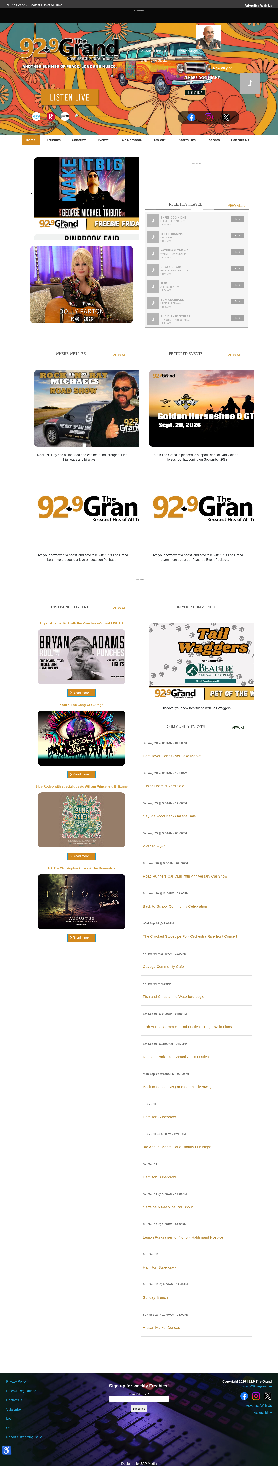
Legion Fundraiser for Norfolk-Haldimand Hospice (183, 1237)
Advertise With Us (259, 1405)
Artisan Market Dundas (161, 1328)
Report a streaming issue (24, 1437)
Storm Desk (188, 140)
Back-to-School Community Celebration (175, 906)
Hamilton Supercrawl (160, 1117)
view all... (236, 205)
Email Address (139, 1394)
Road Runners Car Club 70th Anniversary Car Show (185, 876)
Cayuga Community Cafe (163, 967)
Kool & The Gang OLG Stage (81, 705)
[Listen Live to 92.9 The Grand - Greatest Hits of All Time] (69, 97)
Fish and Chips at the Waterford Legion (174, 997)
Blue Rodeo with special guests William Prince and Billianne (81, 786)
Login (10, 1418)
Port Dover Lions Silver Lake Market (172, 756)
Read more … (82, 693)
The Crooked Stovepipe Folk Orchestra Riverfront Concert (190, 936)
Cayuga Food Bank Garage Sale (169, 816)
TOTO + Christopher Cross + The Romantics (81, 868)
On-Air (159, 140)
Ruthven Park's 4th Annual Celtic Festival (176, 1057)
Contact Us (240, 140)
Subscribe (13, 1409)
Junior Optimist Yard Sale (163, 786)
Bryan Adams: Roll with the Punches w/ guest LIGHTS (81, 623)
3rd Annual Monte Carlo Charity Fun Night (177, 1147)
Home (31, 140)
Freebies (54, 140)
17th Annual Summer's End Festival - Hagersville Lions (187, 1027)
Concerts (79, 140)
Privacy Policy (16, 1381)
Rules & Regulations (21, 1391)
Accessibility (263, 1412)
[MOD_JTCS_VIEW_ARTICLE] (95, 407)
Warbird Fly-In (154, 846)
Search (214, 140)
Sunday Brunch (155, 1297)
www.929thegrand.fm (256, 1386)
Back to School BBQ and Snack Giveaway (177, 1087)
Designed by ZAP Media (139, 1463)
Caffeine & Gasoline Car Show (168, 1207)
